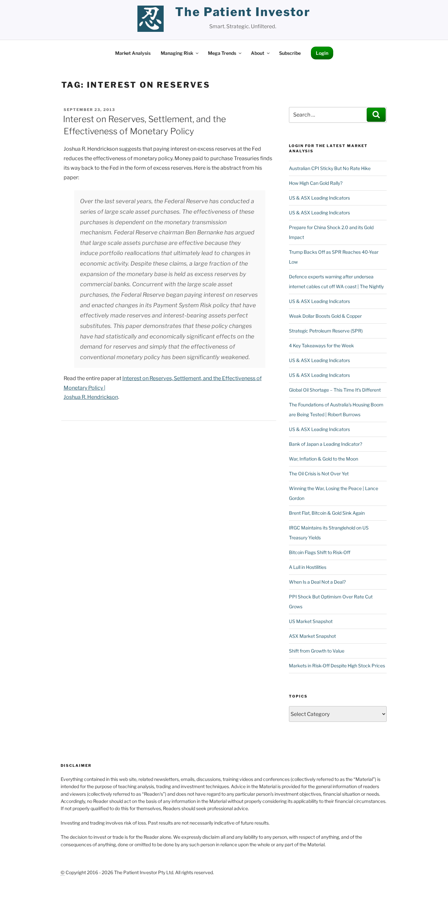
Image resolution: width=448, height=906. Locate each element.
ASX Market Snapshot (312, 636)
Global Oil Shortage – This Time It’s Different (335, 390)
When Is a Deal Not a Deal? (317, 582)
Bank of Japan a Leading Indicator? (325, 444)
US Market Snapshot (311, 621)
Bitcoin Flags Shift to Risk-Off (319, 552)
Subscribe (290, 53)
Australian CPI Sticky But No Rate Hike (330, 168)
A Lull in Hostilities (307, 567)
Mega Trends (222, 53)
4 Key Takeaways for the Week (321, 345)
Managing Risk (177, 53)
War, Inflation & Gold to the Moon (323, 459)
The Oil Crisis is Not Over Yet (319, 473)
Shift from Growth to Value (316, 651)
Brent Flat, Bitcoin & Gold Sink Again (327, 513)
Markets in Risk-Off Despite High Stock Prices (337, 665)
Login (322, 53)
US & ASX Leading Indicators (319, 198)
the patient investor (243, 12)
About (257, 53)
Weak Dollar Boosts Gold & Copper (325, 316)
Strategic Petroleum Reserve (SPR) (326, 331)
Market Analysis (133, 53)
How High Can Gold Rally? (315, 183)
